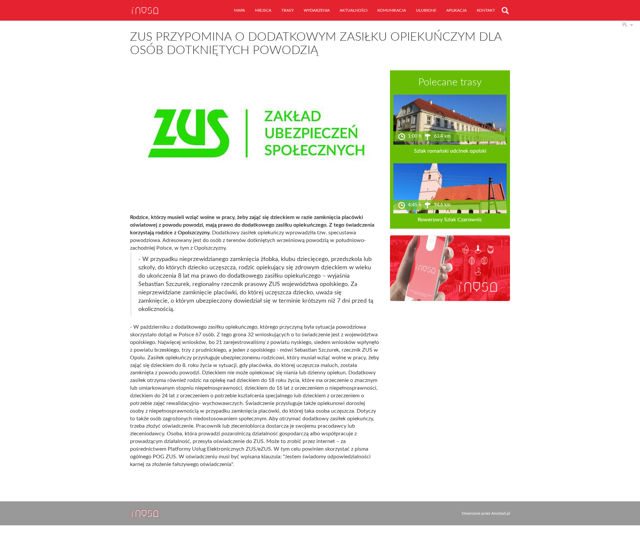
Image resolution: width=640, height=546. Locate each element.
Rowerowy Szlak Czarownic (450, 219)
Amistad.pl (500, 513)
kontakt (486, 10)
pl (624, 25)
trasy (287, 10)
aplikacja (456, 10)
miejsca (263, 10)
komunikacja (391, 10)
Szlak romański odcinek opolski (450, 151)
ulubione (426, 10)
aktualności (353, 10)
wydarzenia (317, 10)
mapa (239, 10)
